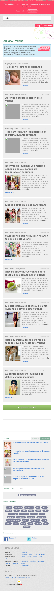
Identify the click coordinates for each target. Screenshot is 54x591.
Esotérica (33, 561)
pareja (8, 524)
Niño (45, 524)
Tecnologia (13, 514)
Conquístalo (26, 565)
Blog (38, 26)
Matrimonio (35, 520)
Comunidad (48, 26)
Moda (44, 507)
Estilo (35, 554)
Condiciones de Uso (23, 577)
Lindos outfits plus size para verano (26, 205)
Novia (42, 514)
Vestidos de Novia (13, 520)
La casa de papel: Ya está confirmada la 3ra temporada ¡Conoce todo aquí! (28, 478)
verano (25, 520)
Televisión (41, 561)
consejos (31, 517)
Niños (35, 556)
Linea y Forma (20, 269)
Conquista (20, 517)
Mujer (31, 511)
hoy (37, 507)
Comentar (25, 85)
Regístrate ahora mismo (44, 49)
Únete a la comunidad (27, 495)
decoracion (29, 507)
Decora (26, 527)
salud (16, 511)
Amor (44, 520)
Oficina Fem (25, 129)
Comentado (45, 439)
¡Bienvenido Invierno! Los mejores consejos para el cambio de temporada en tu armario (25, 168)
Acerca (7, 577)
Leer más (44, 82)
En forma (42, 554)
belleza (8, 511)
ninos (23, 524)
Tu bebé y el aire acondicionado (23, 66)
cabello (38, 524)
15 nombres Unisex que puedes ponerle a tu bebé (30, 442)
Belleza (24, 554)
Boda (24, 511)
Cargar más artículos (27, 408)
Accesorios (41, 517)
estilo (45, 511)
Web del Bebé (23, 64)
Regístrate (32, 11)
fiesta (38, 511)
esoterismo (24, 514)
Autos (16, 524)
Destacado (35, 439)
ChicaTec (25, 561)
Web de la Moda (20, 163)
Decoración (9, 559)
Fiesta (8, 563)
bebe (30, 524)
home (9, 507)
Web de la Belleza (21, 95)
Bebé (23, 556)
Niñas (29, 556)
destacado (18, 507)
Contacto (13, 577)
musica (34, 514)
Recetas (11, 517)
